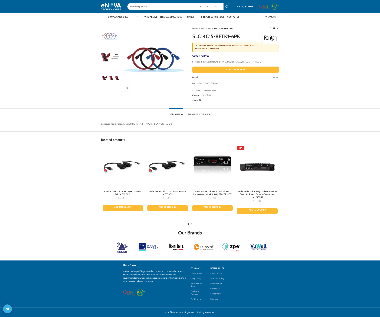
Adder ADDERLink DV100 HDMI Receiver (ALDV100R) (167, 193)
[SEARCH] (227, 6)
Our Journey (196, 278)
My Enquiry (270, 17)
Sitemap (214, 299)
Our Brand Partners (195, 292)
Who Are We (196, 273)
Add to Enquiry (235, 69)
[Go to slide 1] (188, 224)
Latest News (215, 293)
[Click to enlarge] (126, 88)
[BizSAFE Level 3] (264, 6)
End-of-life (206, 28)
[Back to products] (273, 28)
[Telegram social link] (200, 100)
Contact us (247, 45)
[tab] (176, 113)
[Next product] (277, 28)
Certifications (196, 299)
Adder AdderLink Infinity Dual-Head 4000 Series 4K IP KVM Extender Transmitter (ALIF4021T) (257, 194)
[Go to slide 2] (191, 224)
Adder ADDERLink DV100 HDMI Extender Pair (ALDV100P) (123, 193)
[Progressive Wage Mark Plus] (275, 6)
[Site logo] (111, 6)
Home (195, 28)
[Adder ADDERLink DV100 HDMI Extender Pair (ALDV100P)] (123, 167)
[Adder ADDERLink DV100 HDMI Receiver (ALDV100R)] (167, 167)
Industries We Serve (196, 285)
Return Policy (216, 273)
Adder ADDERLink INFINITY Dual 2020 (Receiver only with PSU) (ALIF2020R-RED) (212, 193)
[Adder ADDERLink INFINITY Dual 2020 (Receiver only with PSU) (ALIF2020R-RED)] (212, 167)
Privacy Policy (216, 283)
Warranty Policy (217, 278)
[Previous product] (270, 28)
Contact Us (215, 288)
